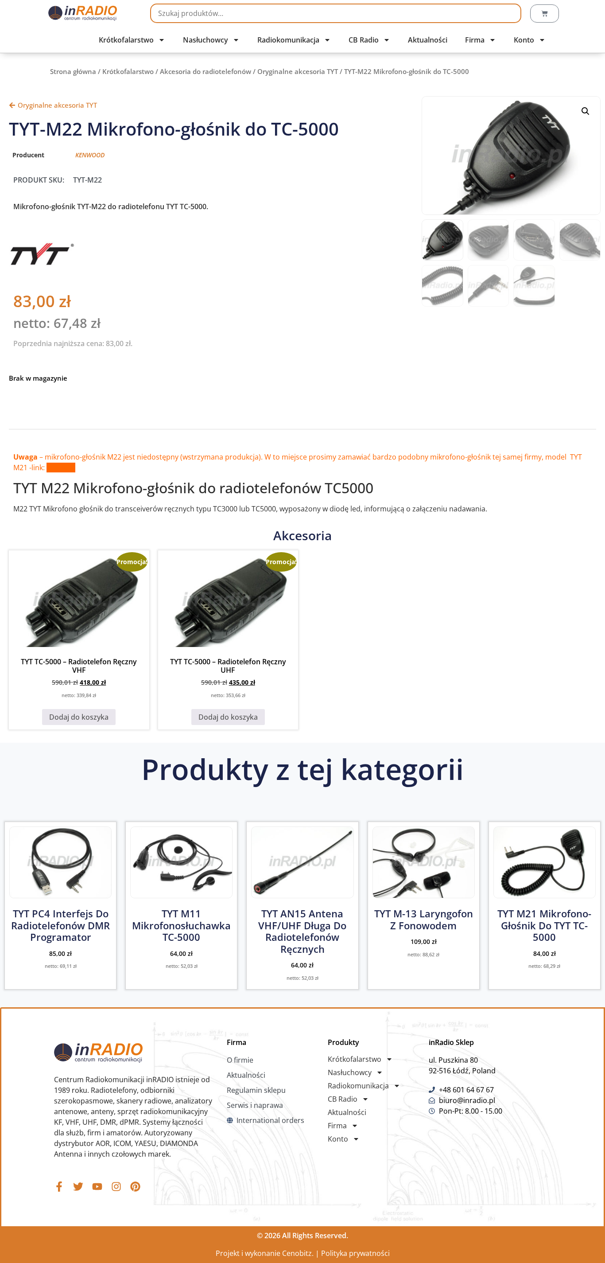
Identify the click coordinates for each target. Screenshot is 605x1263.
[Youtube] (97, 1186)
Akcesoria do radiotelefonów (205, 71)
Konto (524, 40)
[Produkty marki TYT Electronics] (42, 265)
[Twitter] (78, 1186)
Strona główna (73, 71)
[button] (585, 111)
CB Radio (364, 40)
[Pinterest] (135, 1186)
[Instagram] (116, 1186)
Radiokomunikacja (288, 40)
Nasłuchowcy (205, 40)
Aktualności (427, 40)
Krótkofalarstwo (126, 40)
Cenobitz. (298, 1253)
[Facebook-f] (59, 1186)
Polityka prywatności (355, 1253)
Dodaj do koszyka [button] (79, 717)
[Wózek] (544, 13)
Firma (475, 40)
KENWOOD (90, 155)
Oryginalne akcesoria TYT (297, 71)
